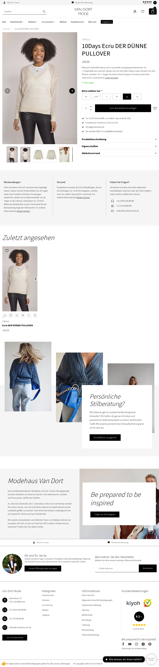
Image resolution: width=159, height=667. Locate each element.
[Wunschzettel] (142, 11)
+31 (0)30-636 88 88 (125, 200)
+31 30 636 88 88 (123, 205)
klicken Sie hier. (23, 211)
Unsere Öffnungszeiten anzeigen (43, 568)
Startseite (6, 29)
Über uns (92, 21)
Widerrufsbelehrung (90, 634)
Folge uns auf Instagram (104, 514)
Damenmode (16, 21)
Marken (63, 21)
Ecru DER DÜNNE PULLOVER (27, 29)
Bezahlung (86, 620)
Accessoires (48, 21)
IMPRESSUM (87, 615)
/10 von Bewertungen (104, 131)
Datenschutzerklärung (91, 605)
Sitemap (85, 610)
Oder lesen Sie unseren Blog (134, 648)
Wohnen (32, 21)
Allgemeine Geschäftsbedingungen (97, 600)
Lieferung (86, 624)
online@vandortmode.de (127, 210)
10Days (86, 39)
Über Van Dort (88, 595)
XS (11, 315)
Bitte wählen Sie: (92, 90)
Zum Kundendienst (14, 637)
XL (35, 315)
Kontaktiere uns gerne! (105, 437)
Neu (4, 21)
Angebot (106, 21)
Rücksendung (88, 629)
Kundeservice (77, 21)
